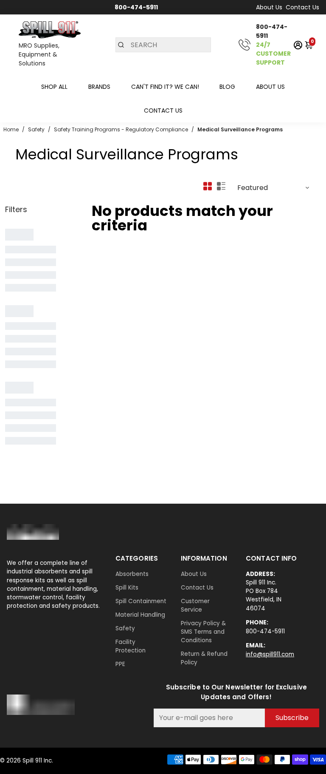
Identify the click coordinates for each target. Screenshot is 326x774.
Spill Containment (140, 601)
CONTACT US (163, 110)
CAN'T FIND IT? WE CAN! (165, 86)
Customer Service (195, 605)
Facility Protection (130, 646)
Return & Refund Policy (204, 658)
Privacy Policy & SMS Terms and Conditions (203, 631)
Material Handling (140, 615)
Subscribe (292, 718)
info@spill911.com (270, 654)
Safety (125, 628)
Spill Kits (126, 588)
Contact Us (302, 7)
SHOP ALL (54, 86)
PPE (120, 664)
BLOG (227, 86)
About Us (269, 7)
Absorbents (132, 574)
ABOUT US (270, 86)
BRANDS (99, 86)
